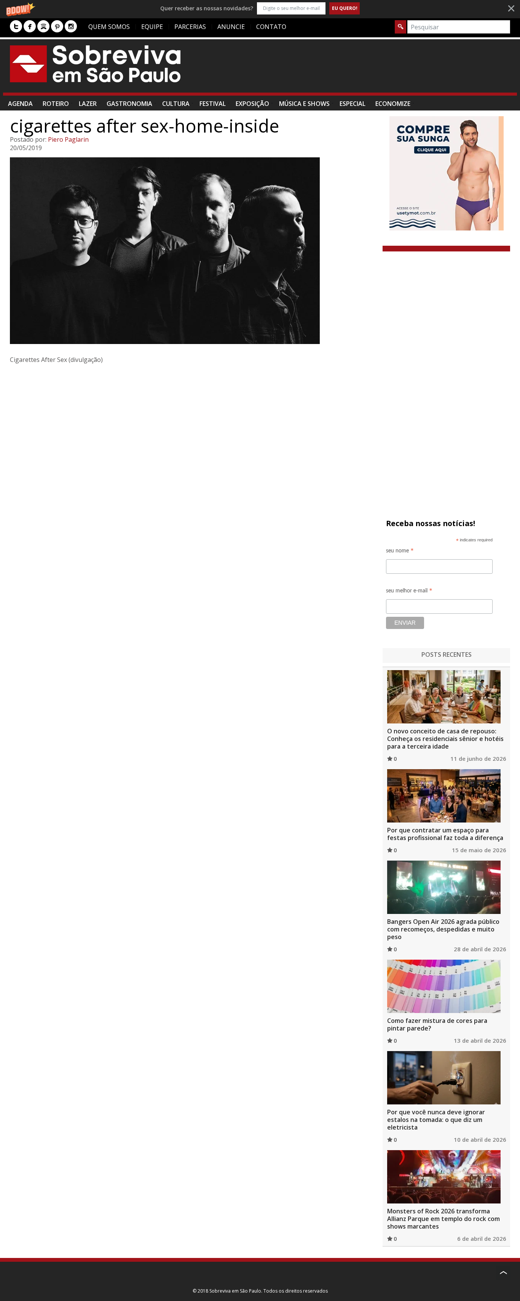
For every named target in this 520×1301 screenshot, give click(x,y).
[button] (260, 8)
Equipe (152, 26)
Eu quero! (344, 8)
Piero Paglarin (68, 139)
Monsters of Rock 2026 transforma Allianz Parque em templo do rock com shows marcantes (443, 1219)
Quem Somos (109, 26)
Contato (271, 26)
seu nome (400, 552)
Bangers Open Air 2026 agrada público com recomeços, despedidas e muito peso (443, 929)
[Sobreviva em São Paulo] (95, 63)
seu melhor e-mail (409, 592)
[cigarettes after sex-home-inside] (193, 250)
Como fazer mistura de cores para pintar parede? (437, 1024)
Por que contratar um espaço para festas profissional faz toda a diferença (445, 834)
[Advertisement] (371, 70)
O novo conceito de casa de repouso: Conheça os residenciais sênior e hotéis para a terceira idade (445, 739)
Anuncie (231, 26)
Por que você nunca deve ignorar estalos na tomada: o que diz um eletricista (436, 1119)
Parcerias (190, 26)
